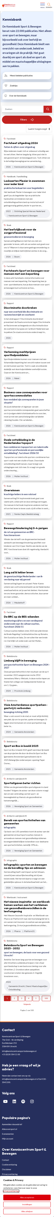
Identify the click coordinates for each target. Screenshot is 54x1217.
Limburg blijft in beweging (20, 660)
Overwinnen (12, 490)
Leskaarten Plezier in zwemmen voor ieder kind (24, 182)
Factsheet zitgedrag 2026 (21, 143)
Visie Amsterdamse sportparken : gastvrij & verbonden (25, 706)
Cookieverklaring (9, 1164)
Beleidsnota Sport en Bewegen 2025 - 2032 (24, 946)
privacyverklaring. (11, 1191)
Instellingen (27, 1204)
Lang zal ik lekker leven (18, 572)
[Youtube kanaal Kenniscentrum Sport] (6, 1101)
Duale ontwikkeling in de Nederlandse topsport (19, 441)
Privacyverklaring (10, 1174)
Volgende (27, 1004)
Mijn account (7, 1138)
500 (46, 998)
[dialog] (27, 1196)
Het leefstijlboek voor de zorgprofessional (20, 231)
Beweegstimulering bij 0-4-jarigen (26, 528)
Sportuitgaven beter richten (22, 783)
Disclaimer (6, 1169)
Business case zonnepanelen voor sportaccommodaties (25, 394)
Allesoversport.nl (9, 1129)
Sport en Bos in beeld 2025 (21, 745)
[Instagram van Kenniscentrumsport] (33, 1101)
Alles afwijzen (27, 1211)
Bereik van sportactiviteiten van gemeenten (24, 821)
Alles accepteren (27, 1197)
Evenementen (8, 1134)
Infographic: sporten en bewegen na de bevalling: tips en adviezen (25, 866)
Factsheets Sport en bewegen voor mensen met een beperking (26, 272)
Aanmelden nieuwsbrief (12, 1124)
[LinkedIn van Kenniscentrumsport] (15, 1101)
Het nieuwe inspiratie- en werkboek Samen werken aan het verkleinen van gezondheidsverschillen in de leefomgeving (27, 906)
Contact (5, 1160)
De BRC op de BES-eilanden (21, 616)
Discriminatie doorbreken (20, 307)
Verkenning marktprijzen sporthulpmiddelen (20, 353)
